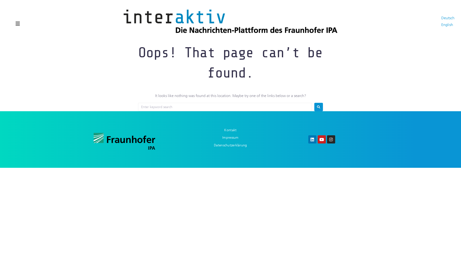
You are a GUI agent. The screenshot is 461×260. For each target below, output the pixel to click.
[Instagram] (331, 139)
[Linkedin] (312, 139)
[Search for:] (225, 107)
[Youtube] (322, 139)
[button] (18, 23)
